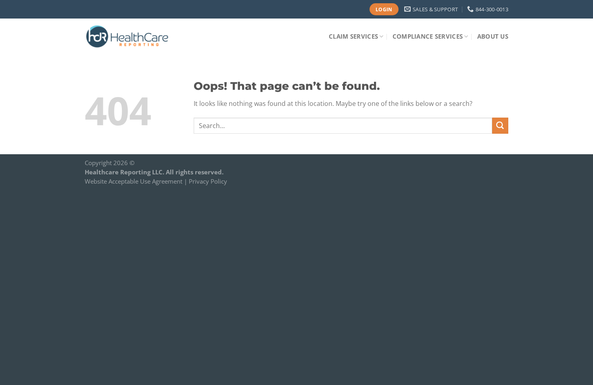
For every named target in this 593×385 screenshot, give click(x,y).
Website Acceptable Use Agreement (133, 181)
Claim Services (353, 36)
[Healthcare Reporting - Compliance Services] (128, 36)
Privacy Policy (208, 181)
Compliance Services (428, 36)
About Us (492, 36)
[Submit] (500, 126)
